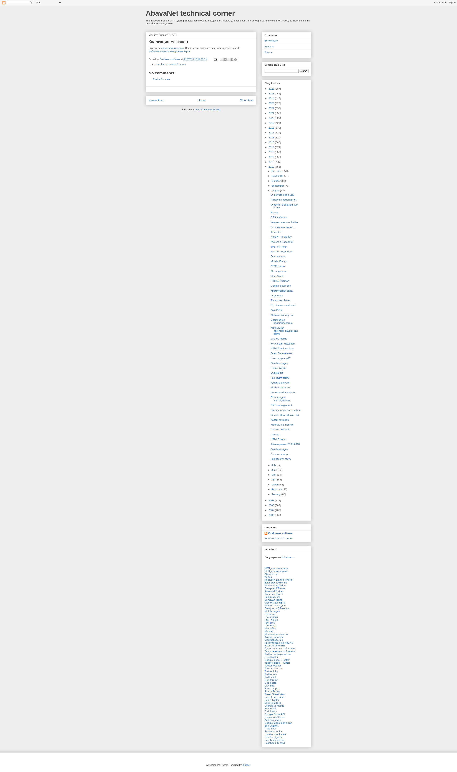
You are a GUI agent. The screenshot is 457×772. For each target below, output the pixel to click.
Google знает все (281, 285)
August (276, 190)
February (277, 489)
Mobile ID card (279, 261)
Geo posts (270, 682)
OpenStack (277, 276)
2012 (271, 157)
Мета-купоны (278, 271)
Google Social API (275, 714)
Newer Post (156, 100)
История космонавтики (284, 199)
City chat (269, 685)
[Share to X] (228, 59)
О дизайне (277, 372)
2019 (271, 122)
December (278, 171)
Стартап (181, 64)
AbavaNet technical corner (190, 13)
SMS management (281, 405)
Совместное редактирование (282, 321)
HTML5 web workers (282, 348)
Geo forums (271, 679)
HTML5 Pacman (280, 280)
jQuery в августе (280, 382)
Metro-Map (271, 628)
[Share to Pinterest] (235, 59)
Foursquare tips (273, 731)
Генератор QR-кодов (277, 608)
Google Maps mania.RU (278, 722)
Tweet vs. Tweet (274, 594)
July (274, 465)
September (278, 185)
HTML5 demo (278, 439)
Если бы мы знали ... (283, 227)
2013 (271, 152)
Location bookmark (275, 734)
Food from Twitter (275, 697)
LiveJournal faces (274, 717)
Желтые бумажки (275, 645)
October (276, 180)
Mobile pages (272, 611)
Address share (273, 720)
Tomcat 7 (276, 232)
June (275, 469)
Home (201, 100)
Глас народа (278, 256)
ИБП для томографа (276, 568)
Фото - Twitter (272, 691)
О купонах (277, 295)
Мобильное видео (275, 605)
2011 (271, 161)
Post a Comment (161, 79)
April (274, 479)
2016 (271, 137)
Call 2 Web (271, 711)
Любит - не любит (281, 236)
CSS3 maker (278, 266)
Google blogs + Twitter (277, 659)
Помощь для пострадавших (280, 399)
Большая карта (273, 599)
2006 (271, 515)
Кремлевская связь (282, 290)
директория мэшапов (172, 48)
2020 (271, 117)
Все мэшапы (272, 725)
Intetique (269, 46)
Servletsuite (271, 40)
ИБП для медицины (276, 571)
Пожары (275, 434)
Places (274, 212)
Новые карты (278, 368)
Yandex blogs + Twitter (277, 662)
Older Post (246, 100)
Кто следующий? (281, 358)
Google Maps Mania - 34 (285, 415)
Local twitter (271, 657)
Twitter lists (271, 677)
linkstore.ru (288, 557)
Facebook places (280, 300)
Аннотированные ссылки (279, 642)
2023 (271, 103)
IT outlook (270, 728)
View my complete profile (279, 538)
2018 (271, 127)
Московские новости (276, 634)
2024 (271, 98)
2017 (271, 132)
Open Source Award (282, 353)
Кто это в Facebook (282, 241)
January (276, 494)
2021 (271, 113)
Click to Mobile (273, 702)
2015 (271, 142)
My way (269, 631)
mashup (161, 64)
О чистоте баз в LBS (282, 194)
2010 (271, 166)
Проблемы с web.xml (283, 305)
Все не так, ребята (282, 251)
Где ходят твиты (280, 377)
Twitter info (271, 674)
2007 (271, 510)
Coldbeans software (280, 533)
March (275, 484)
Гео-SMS (270, 622)
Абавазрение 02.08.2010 (285, 444)
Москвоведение (274, 639)
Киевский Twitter (274, 591)
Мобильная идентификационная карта (169, 51)
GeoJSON (276, 310)
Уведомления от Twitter (284, 222)
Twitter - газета (273, 668)
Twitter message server (278, 654)
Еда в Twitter (272, 699)
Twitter (268, 52)
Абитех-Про (271, 574)
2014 (271, 147)
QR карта (270, 614)
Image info (271, 708)
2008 (271, 505)
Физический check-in (283, 392)
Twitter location (273, 665)
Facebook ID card (275, 742)
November (278, 175)
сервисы (170, 64)
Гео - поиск (271, 619)
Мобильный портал (282, 315)
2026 (271, 88)
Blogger (246, 765)
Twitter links (271, 671)
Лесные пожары (280, 454)
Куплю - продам (274, 637)
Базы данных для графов (285, 410)
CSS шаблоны (279, 217)
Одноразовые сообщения (280, 648)
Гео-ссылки (271, 616)
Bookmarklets (272, 596)
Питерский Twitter (275, 588)
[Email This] (222, 59)
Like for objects (273, 737)
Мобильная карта (281, 387)
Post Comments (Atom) (208, 109)
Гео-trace (270, 625)
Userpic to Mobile (274, 705)
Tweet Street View (275, 694)
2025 (271, 93)
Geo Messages (279, 363)
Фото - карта (272, 688)
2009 (271, 500)
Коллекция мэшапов (283, 343)
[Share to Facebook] (232, 59)
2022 (271, 108)
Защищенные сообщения (280, 651)
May (274, 474)
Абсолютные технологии (279, 579)
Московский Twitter (276, 585)
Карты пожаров (280, 419)
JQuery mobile (279, 338)
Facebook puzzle (274, 740)
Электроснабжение (276, 582)
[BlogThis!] (225, 59)
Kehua (268, 576)
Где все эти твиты (281, 458)
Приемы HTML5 (280, 429)
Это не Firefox (279, 246)
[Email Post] (215, 59)
